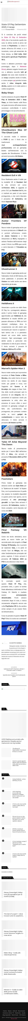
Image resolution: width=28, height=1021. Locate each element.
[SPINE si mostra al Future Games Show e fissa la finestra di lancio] (6, 833)
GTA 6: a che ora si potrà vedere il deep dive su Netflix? (19, 855)
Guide (23, 1013)
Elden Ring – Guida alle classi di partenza (12, 954)
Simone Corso (14, 1018)
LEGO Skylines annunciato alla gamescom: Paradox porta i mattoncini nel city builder (13, 741)
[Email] (18, 1005)
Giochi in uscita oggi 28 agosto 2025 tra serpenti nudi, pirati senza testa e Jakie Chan (19, 763)
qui (14, 80)
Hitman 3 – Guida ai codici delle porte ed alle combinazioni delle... (13, 991)
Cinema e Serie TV (8, 1013)
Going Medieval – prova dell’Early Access (19, 779)
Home (5, 1011)
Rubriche (18, 1013)
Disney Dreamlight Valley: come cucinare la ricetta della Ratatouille (13, 972)
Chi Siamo (22, 1015)
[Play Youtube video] (14, 120)
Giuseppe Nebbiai (10, 29)
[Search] (26, 2)
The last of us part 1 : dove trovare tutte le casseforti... (14, 915)
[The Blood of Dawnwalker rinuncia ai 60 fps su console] (6, 752)
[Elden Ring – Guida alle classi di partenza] (14, 948)
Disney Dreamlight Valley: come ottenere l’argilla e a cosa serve (13, 933)
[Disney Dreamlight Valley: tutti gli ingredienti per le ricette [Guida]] (14, 889)
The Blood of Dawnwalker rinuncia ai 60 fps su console (19, 750)
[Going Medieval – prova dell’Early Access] (6, 783)
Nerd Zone (15, 1015)
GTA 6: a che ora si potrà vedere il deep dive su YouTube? (19, 805)
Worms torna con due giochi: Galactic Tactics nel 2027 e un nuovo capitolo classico (18, 819)
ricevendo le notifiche (7, 872)
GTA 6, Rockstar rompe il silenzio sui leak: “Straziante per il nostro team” (19, 844)
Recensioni (21, 1011)
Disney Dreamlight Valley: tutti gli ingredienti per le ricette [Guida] (13, 894)
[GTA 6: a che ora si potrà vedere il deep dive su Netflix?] (6, 857)
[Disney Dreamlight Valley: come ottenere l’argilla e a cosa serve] (14, 928)
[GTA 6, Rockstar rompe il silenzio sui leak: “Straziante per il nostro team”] (6, 845)
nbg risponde (6, 1015)
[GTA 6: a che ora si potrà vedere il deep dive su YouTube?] (6, 808)
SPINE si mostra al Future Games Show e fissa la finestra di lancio (19, 830)
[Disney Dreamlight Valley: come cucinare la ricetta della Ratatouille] (14, 967)
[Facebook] (9, 1005)
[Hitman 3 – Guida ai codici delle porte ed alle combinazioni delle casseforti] (14, 987)
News (10, 1011)
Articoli (15, 1011)
